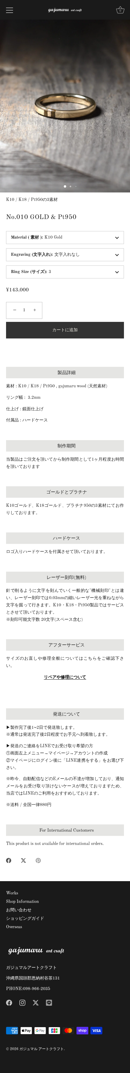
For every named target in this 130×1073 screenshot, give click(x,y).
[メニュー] (9, 10)
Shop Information (22, 902)
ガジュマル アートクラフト (41, 1049)
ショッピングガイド (25, 918)
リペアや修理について (65, 677)
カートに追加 (65, 330)
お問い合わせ (18, 910)
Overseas (14, 927)
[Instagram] (22, 1002)
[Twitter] (36, 1002)
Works (12, 893)
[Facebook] (9, 1002)
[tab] (65, 605)
